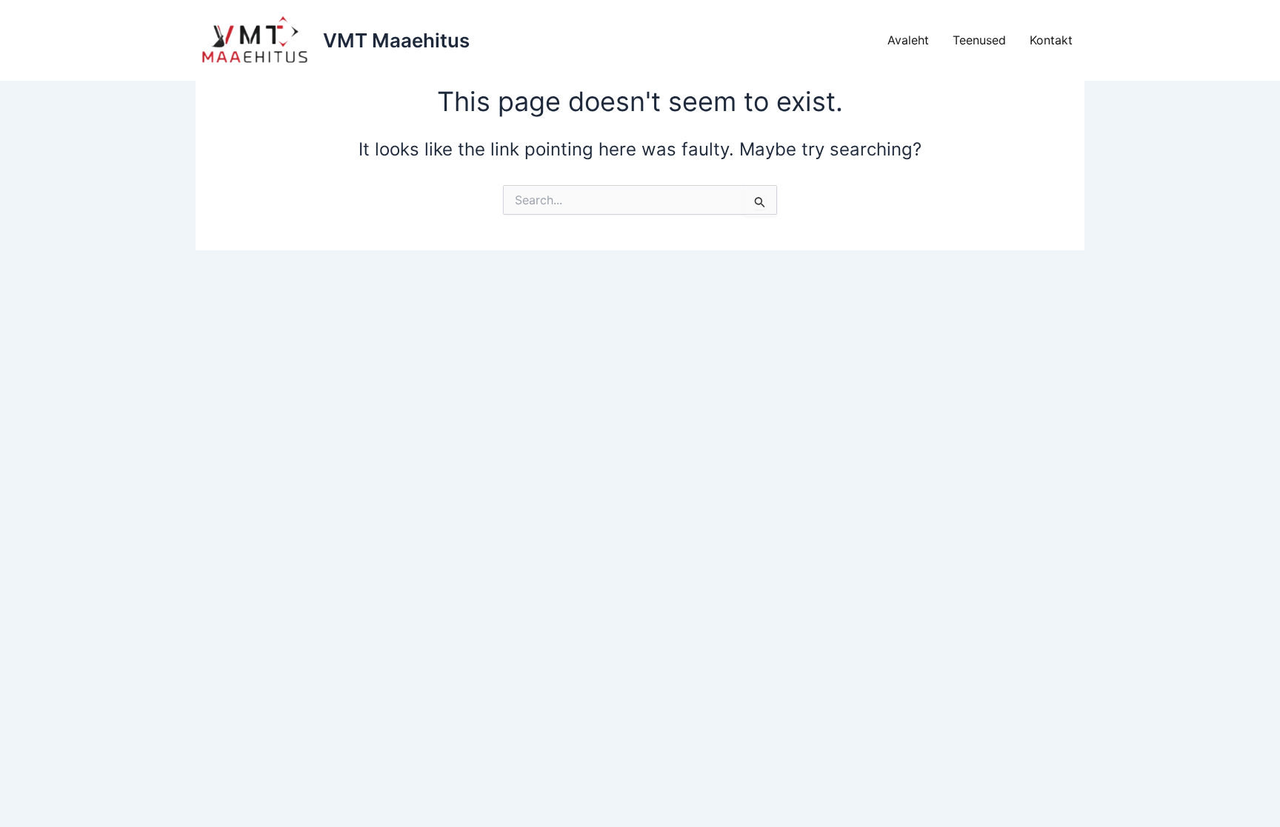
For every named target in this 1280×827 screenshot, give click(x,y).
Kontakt (1051, 40)
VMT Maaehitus (396, 40)
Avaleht (908, 40)
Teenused (979, 40)
